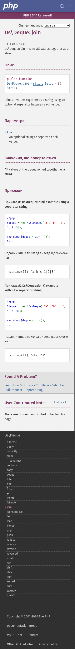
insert (10, 498)
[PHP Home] (10, 6)
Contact (33, 635)
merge (11, 525)
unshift (11, 595)
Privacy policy (48, 644)
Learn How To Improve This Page (27, 385)
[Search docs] (62, 6)
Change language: (30, 25)
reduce (11, 539)
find (9, 484)
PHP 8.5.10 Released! (37, 15)
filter (10, 479)
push (10, 535)
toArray (11, 590)
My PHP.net (14, 635)
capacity (12, 451)
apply (10, 446)
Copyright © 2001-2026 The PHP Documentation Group (28, 621)
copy (10, 470)
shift (9, 567)
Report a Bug (33, 390)
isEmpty (12, 502)
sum (9, 586)
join (9, 507)
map (9, 521)
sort (9, 577)
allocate (12, 442)
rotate (10, 558)
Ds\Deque (12, 435)
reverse (11, 549)
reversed (12, 553)
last (9, 516)
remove (11, 544)
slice (10, 572)
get (9, 493)
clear (10, 456)
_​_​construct (14, 460)
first (9, 488)
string (38, 83)
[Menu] (69, 6)
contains (12, 465)
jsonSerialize (15, 512)
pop (9, 530)
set (9, 563)
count (10, 474)
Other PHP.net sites (20, 644)
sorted (11, 581)
